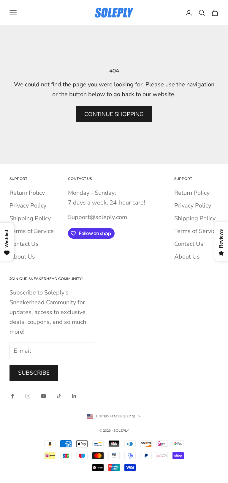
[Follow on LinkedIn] (74, 396)
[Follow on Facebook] (12, 396)
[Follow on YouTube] (43, 396)
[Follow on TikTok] (59, 396)
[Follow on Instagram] (28, 396)
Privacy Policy (28, 206)
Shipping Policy (30, 218)
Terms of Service (32, 231)
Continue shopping (114, 114)
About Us (22, 257)
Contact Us (24, 244)
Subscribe (34, 373)
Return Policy (27, 193)
